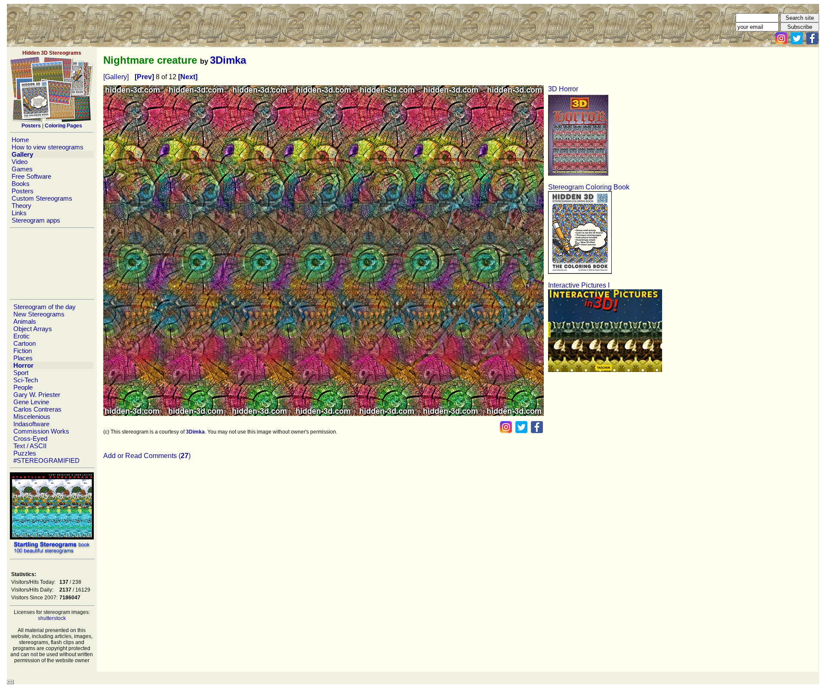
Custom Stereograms (42, 198)
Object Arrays (33, 328)
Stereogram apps (36, 220)
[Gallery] (116, 77)
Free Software (31, 176)
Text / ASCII (30, 445)
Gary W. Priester (37, 394)
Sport (21, 372)
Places (23, 358)
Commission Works (41, 431)
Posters (22, 191)
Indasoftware (31, 424)
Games (22, 169)
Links (19, 213)
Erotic (21, 336)
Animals (25, 321)
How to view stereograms (47, 147)
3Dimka (228, 60)
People (23, 387)
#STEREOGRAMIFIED (46, 460)
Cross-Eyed (30, 438)
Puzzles (25, 453)
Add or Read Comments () (147, 455)
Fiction (23, 350)
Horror (23, 365)
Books (20, 183)
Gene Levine (31, 402)
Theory (21, 205)
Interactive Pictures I (579, 285)
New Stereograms (39, 314)
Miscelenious (32, 416)
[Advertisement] (51, 263)
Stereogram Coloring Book (588, 187)
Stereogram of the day (44, 306)
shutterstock (52, 618)
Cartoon (24, 343)
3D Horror (563, 89)
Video (19, 161)
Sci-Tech (26, 380)
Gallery (22, 154)
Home (20, 139)
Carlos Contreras (37, 409)
